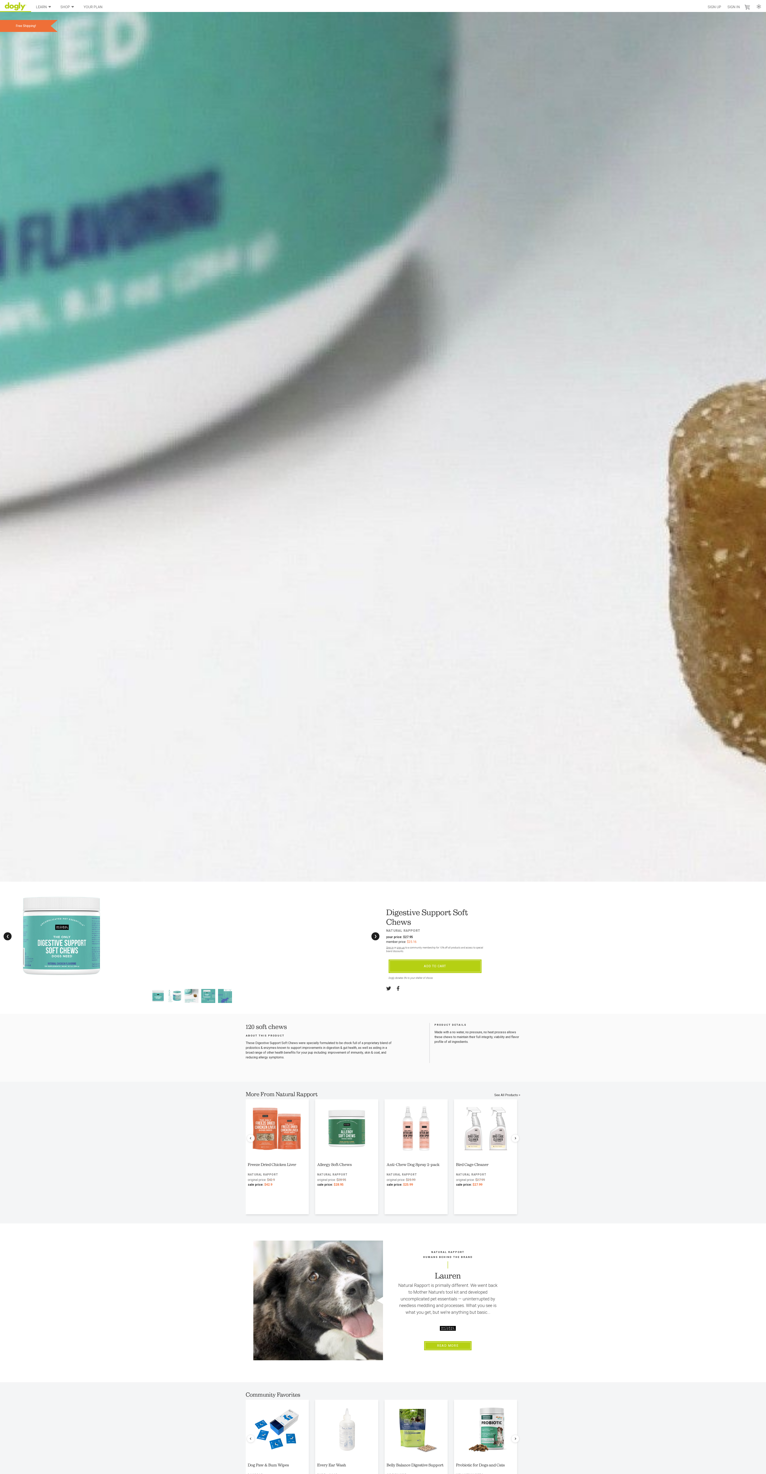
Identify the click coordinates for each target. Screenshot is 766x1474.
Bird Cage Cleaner (472, 1164)
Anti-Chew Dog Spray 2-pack (413, 1164)
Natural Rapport (403, 931)
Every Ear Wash (331, 1465)
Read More (448, 1346)
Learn (41, 7)
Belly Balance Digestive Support (415, 1465)
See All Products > (507, 1095)
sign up (401, 947)
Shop (65, 7)
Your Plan (93, 7)
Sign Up (714, 7)
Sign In (734, 7)
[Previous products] (251, 1138)
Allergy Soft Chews (334, 1164)
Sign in (390, 947)
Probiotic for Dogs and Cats (480, 1465)
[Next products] (515, 1138)
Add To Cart (435, 966)
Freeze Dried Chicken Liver (272, 1164)
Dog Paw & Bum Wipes (268, 1465)
